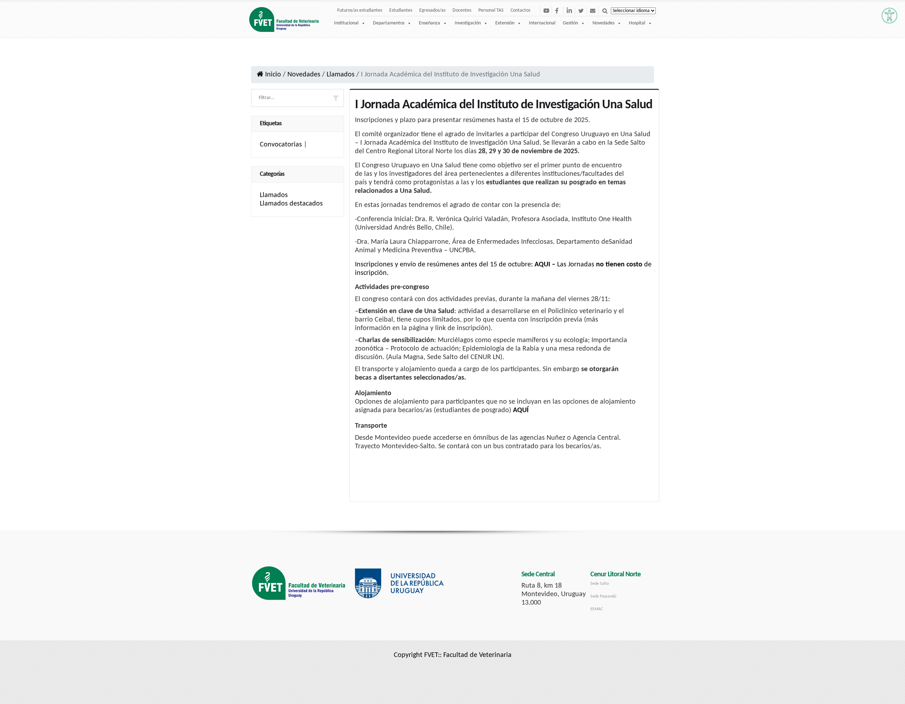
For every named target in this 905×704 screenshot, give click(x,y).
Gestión (570, 23)
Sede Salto (599, 584)
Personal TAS (490, 10)
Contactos (520, 10)
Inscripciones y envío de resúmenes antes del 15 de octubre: (444, 264)
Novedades (603, 23)
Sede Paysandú (603, 596)
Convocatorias (281, 144)
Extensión (504, 23)
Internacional (542, 23)
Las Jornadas (575, 264)
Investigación (468, 23)
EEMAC (596, 609)
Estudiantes (400, 10)
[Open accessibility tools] (889, 15)
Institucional (346, 23)
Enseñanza (429, 23)
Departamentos (388, 23)
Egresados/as (432, 10)
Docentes (461, 10)
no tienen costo (619, 264)
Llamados (341, 74)
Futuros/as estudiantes (359, 10)
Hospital (637, 23)
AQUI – (545, 264)
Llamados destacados (291, 203)
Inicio (272, 74)
